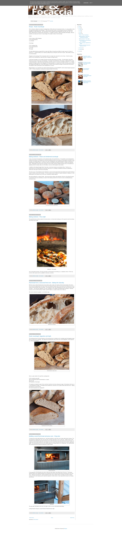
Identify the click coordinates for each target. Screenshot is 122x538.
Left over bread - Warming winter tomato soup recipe (87, 75)
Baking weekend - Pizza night (37, 216)
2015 (79, 26)
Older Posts (72, 517)
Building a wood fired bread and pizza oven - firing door (44, 436)
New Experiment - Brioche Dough (86, 69)
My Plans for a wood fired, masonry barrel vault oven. (86, 63)
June (80, 30)
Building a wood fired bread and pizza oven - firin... (84, 45)
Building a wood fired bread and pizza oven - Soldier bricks (87, 81)
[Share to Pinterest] (50, 150)
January (80, 49)
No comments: (41, 329)
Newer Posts (31, 517)
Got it (91, 2)
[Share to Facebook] (49, 150)
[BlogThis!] (46, 150)
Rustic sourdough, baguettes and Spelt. (40, 336)
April (80, 32)
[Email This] (45, 150)
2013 (79, 51)
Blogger (65, 528)
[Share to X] (48, 150)
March (80, 33)
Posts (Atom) (36, 519)
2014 (79, 27)
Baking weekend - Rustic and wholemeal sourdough (43, 156)
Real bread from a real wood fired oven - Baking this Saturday (46, 282)
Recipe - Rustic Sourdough (36, 26)
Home (52, 517)
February (81, 47)
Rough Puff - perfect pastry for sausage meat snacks (87, 57)
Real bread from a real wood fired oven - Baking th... (85, 41)
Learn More (85, 2)
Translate (51, 21)
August (80, 29)
